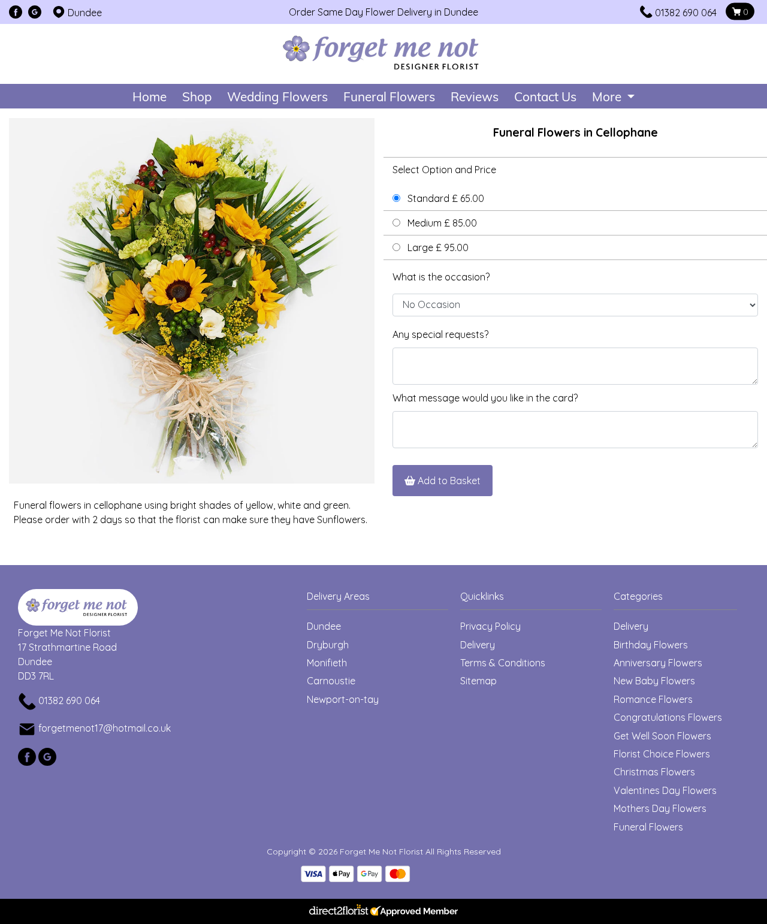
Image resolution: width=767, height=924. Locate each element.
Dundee (324, 626)
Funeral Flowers (389, 96)
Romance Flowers (653, 699)
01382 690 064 (686, 13)
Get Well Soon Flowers (662, 736)
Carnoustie (331, 681)
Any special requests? (440, 334)
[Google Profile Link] (34, 13)
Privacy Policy (490, 626)
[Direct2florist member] (383, 911)
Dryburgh (328, 645)
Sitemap (478, 681)
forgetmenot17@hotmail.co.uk (104, 728)
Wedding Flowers (277, 96)
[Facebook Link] (15, 13)
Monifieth (327, 663)
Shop (197, 96)
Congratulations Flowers (668, 717)
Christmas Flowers (654, 772)
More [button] (608, 96)
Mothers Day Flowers (660, 808)
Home (149, 96)
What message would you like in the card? (485, 398)
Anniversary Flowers (658, 663)
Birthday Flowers (651, 645)
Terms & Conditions (502, 663)
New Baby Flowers (654, 681)
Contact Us (545, 96)
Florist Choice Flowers (662, 754)
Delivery (477, 645)
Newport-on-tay (343, 699)
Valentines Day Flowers (665, 790)
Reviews (475, 96)
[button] (383, 599)
